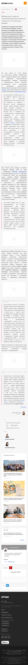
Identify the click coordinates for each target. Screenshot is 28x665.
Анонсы (6, 530)
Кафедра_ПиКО (14, 425)
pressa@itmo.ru (4, 630)
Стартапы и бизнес (6, 615)
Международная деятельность (12, 428)
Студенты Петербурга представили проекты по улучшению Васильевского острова (14, 499)
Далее (22, 540)
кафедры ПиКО (5, 90)
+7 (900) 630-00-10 (5, 621)
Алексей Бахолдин (9, 439)
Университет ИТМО (15, 572)
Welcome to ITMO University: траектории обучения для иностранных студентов (13, 520)
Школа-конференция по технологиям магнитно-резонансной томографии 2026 (13, 533)
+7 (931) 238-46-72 (5, 623)
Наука (2, 610)
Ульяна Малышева (16, 412)
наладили (12, 122)
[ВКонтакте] (3, 12)
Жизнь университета (6, 617)
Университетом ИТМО (21, 650)
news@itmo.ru (11, 562)
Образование (4, 612)
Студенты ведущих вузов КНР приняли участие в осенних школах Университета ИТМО (13, 475)
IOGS (7, 425)
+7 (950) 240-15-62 (5, 625)
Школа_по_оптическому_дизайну (13, 422)
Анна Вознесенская (10, 447)
